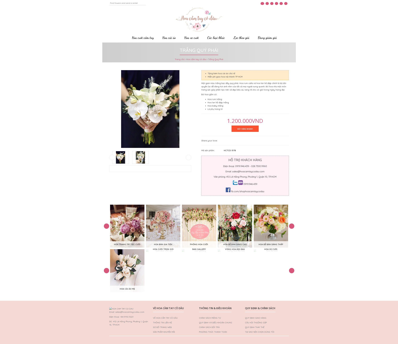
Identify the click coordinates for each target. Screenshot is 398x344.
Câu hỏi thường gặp (256, 322)
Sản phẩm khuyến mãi (164, 332)
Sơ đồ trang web (162, 327)
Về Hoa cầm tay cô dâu (165, 318)
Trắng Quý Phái (215, 59)
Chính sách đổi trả (209, 327)
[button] (106, 226)
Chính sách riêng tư (210, 318)
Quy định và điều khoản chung (215, 322)
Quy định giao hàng (255, 318)
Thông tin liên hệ (162, 322)
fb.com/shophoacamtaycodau (247, 191)
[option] (127, 226)
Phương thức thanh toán (213, 332)
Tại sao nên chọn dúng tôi (259, 332)
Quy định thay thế (254, 327)
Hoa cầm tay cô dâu (196, 59)
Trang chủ (179, 59)
